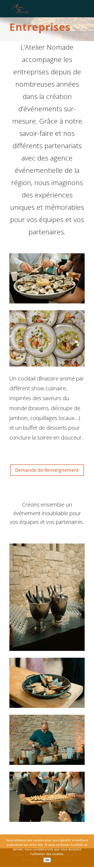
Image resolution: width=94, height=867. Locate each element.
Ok (47, 860)
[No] (88, 851)
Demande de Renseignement (47, 470)
